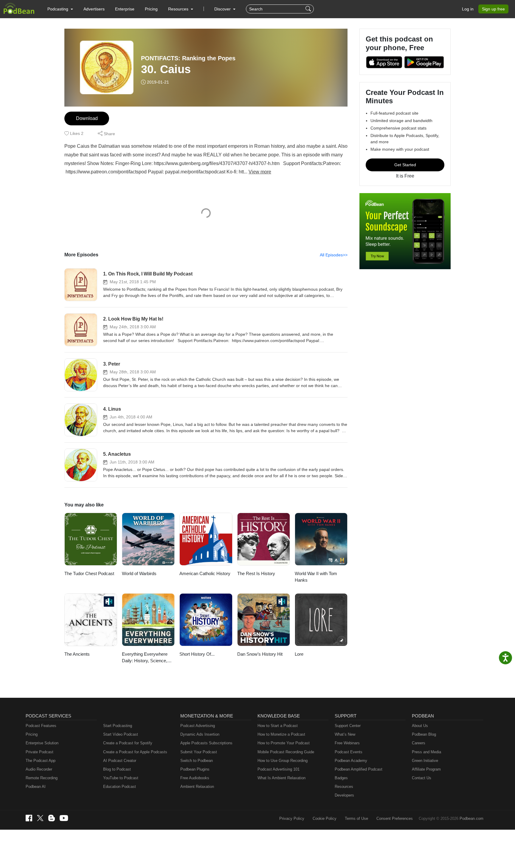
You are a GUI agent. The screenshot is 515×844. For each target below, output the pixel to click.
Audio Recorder (39, 769)
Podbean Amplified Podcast (358, 769)
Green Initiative (425, 760)
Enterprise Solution (42, 743)
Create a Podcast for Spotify (127, 743)
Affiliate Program (426, 769)
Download (87, 118)
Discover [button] (223, 9)
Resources (344, 786)
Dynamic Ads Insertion (199, 734)
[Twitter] (40, 818)
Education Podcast (119, 786)
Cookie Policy (324, 818)
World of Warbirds (139, 573)
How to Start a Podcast (278, 725)
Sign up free (493, 9)
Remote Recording (42, 778)
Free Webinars (347, 743)
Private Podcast (39, 752)
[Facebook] (29, 818)
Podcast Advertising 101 (279, 769)
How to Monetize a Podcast (281, 734)
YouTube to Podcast (120, 778)
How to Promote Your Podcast (284, 743)
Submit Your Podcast (198, 752)
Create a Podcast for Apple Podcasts (135, 752)
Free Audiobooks (194, 778)
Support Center (348, 725)
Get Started (405, 164)
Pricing (151, 9)
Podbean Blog (424, 734)
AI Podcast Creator (119, 760)
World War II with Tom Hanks (316, 577)
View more (260, 171)
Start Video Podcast (120, 734)
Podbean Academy (351, 760)
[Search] (309, 9)
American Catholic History (204, 573)
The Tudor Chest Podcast (89, 573)
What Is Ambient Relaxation (281, 778)
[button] (60, 9)
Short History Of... (197, 654)
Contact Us (421, 778)
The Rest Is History (256, 573)
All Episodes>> (334, 254)
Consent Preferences (394, 818)
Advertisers (94, 9)
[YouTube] (64, 818)
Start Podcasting (117, 725)
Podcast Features (41, 725)
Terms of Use (356, 818)
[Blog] (51, 818)
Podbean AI (36, 786)
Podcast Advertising (197, 725)
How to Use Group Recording (283, 760)
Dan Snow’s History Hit (260, 654)
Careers (418, 743)
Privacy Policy (291, 818)
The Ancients (77, 654)
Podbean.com (471, 818)
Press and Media (426, 752)
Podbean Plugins (195, 769)
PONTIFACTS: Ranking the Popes (188, 58)
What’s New (345, 734)
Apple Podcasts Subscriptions (206, 743)
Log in (468, 9)
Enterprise (124, 9)
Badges (341, 778)
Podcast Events (348, 752)
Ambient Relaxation (197, 786)
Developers (344, 795)
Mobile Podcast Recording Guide (286, 752)
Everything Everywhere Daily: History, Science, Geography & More (144, 658)
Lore (299, 654)
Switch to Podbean (196, 760)
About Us (420, 725)
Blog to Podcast (117, 769)
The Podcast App (40, 760)
